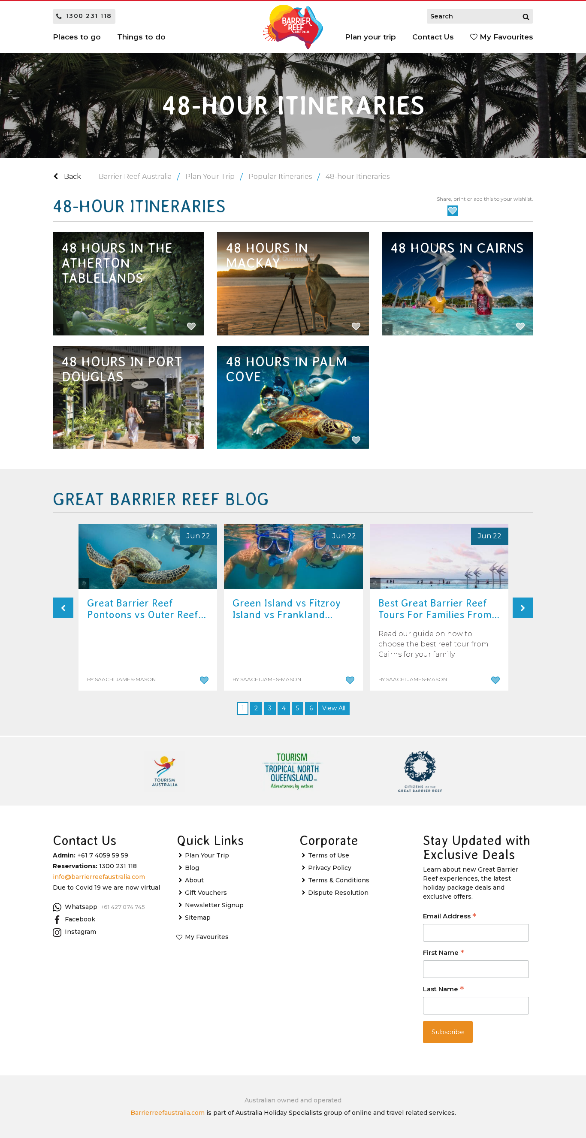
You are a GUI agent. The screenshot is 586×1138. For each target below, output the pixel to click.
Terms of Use (328, 855)
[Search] (526, 16)
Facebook (80, 919)
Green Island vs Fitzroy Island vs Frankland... (287, 609)
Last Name (443, 990)
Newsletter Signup (214, 905)
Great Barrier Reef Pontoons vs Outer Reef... (146, 609)
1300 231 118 (89, 16)
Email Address (449, 917)
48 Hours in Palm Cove (286, 369)
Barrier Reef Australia (135, 176)
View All (333, 708)
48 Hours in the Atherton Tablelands (116, 263)
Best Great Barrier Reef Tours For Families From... (438, 609)
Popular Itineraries (280, 176)
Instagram (80, 932)
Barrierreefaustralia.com (167, 1113)
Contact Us (433, 37)
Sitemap (198, 917)
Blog (192, 868)
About (194, 880)
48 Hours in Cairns (457, 248)
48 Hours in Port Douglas (121, 369)
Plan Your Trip (210, 176)
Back (71, 176)
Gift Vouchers (206, 893)
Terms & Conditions (338, 880)
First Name (443, 953)
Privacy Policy (329, 868)
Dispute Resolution (338, 893)
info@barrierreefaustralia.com (99, 877)
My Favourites (505, 37)
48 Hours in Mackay (267, 255)
